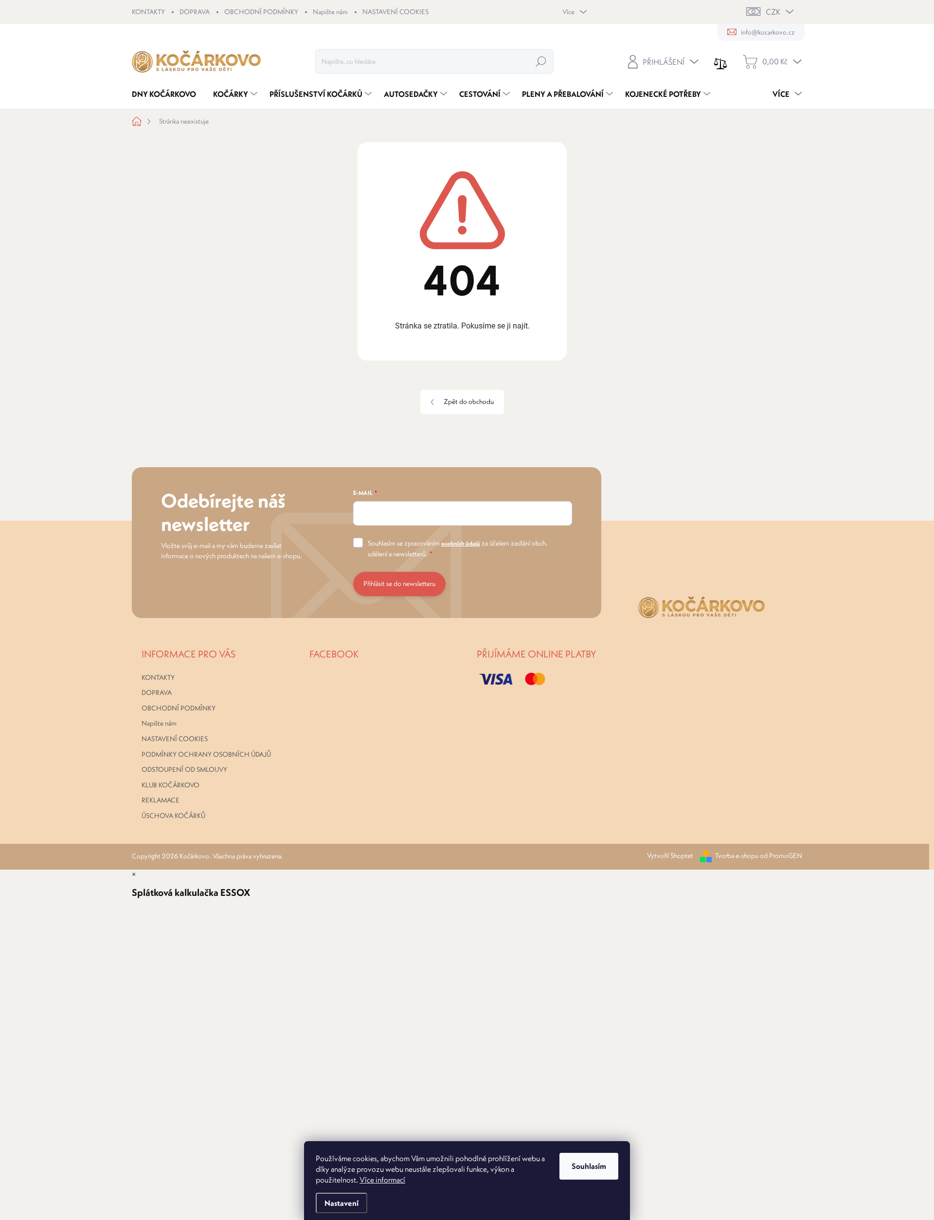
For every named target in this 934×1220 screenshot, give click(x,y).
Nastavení (341, 1203)
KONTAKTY (148, 11)
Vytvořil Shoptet (670, 855)
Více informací (382, 1179)
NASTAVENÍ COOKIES (395, 11)
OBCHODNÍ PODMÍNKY (261, 11)
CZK (773, 12)
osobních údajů (460, 543)
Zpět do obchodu (469, 401)
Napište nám (330, 11)
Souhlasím (589, 1166)
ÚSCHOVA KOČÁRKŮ (173, 815)
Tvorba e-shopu (736, 855)
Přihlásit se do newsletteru (399, 583)
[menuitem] (167, 94)
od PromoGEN (781, 855)
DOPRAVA (195, 11)
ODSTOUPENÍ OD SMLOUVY (184, 769)
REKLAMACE (161, 800)
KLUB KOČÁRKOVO (170, 785)
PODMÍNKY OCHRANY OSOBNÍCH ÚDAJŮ (206, 754)
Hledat (541, 61)
